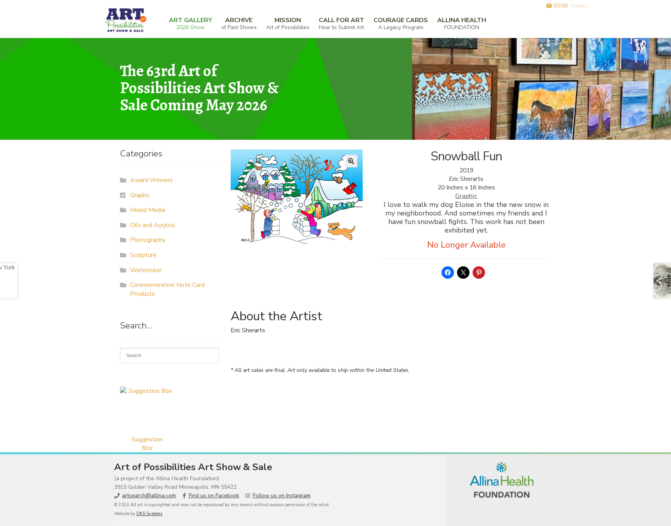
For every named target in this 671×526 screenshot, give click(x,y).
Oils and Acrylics (152, 225)
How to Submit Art (341, 23)
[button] (351, 161)
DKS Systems (149, 514)
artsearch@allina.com (149, 495)
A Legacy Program (401, 23)
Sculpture (143, 255)
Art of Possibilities (287, 23)
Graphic (466, 196)
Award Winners (151, 180)
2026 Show (190, 23)
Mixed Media (147, 210)
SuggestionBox (147, 443)
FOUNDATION (461, 23)
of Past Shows (239, 23)
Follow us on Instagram (282, 495)
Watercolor (146, 270)
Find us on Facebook (214, 495)
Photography (147, 240)
